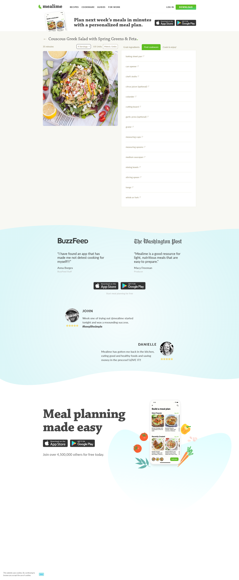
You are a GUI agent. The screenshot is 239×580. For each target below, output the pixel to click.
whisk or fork (132, 197)
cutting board (132, 106)
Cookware (88, 7)
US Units (97, 46)
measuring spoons (134, 147)
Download (186, 7)
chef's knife (131, 76)
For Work (114, 7)
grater (129, 126)
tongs (128, 187)
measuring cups (133, 136)
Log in (170, 7)
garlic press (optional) (136, 116)
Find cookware (151, 47)
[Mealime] (50, 7)
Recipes (74, 7)
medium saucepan (134, 157)
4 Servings (83, 46)
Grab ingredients (131, 47)
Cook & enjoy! (169, 47)
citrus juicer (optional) (136, 86)
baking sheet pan (134, 56)
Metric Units (110, 46)
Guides (101, 7)
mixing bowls (132, 167)
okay (41, 574)
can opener (131, 66)
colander (130, 96)
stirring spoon (132, 177)
